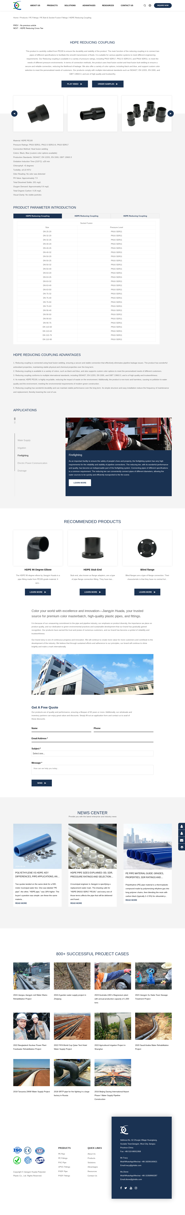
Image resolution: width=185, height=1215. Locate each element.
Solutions (70, 5)
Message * (37, 763)
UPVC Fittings (64, 1167)
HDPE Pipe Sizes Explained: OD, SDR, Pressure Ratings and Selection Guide (91, 877)
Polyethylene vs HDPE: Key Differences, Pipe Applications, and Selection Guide (37, 877)
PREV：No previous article (24, 25)
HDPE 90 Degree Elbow (38, 569)
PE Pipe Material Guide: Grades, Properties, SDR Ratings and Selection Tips (145, 877)
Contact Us (127, 5)
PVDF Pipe (63, 1171)
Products (52, 5)
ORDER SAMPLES (106, 84)
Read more (21, 903)
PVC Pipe (62, 1162)
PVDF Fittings (64, 1176)
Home (15, 18)
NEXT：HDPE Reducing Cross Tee (28, 28)
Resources (108, 5)
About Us (35, 5)
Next (88, 976)
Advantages (88, 5)
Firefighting (75, 454)
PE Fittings (33, 18)
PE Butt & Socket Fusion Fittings (54, 18)
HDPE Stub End (93, 569)
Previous (57, 976)
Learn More (80, 483)
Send (40, 783)
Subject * (36, 748)
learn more (36, 592)
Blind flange (147, 569)
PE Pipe (61, 1154)
